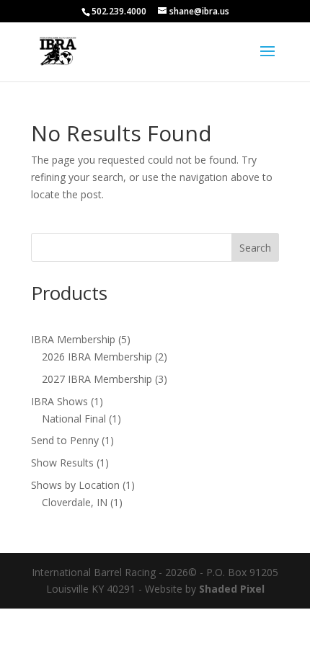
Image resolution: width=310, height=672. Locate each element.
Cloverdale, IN (74, 502)
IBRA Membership (73, 339)
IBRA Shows (59, 401)
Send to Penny (65, 440)
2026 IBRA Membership (97, 356)
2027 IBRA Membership (97, 379)
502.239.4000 (119, 11)
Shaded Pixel (232, 589)
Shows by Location (75, 485)
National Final (74, 418)
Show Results (62, 462)
